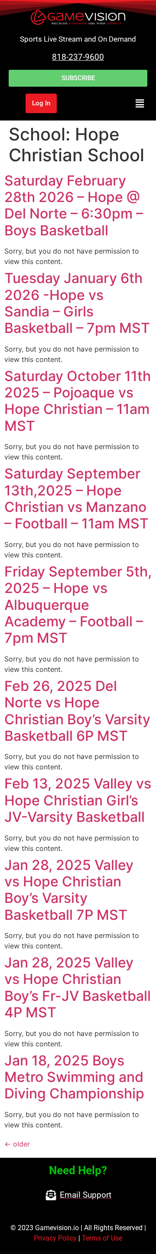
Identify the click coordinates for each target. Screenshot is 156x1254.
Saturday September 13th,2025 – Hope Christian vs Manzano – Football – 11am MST (76, 498)
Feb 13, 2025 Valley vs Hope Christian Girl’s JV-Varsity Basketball (77, 800)
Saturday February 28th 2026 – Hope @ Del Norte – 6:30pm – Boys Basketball (73, 205)
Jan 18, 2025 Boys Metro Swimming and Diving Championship (74, 1077)
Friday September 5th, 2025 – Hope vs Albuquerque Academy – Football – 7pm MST (78, 605)
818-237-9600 (78, 57)
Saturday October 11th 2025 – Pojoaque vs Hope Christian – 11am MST (77, 401)
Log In (41, 103)
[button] (114, 103)
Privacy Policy (55, 1238)
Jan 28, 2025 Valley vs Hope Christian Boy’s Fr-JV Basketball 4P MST (77, 987)
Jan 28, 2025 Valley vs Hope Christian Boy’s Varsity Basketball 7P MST (68, 890)
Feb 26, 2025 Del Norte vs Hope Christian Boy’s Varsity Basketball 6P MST (77, 710)
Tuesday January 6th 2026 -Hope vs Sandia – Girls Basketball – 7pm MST (77, 303)
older (17, 1144)
